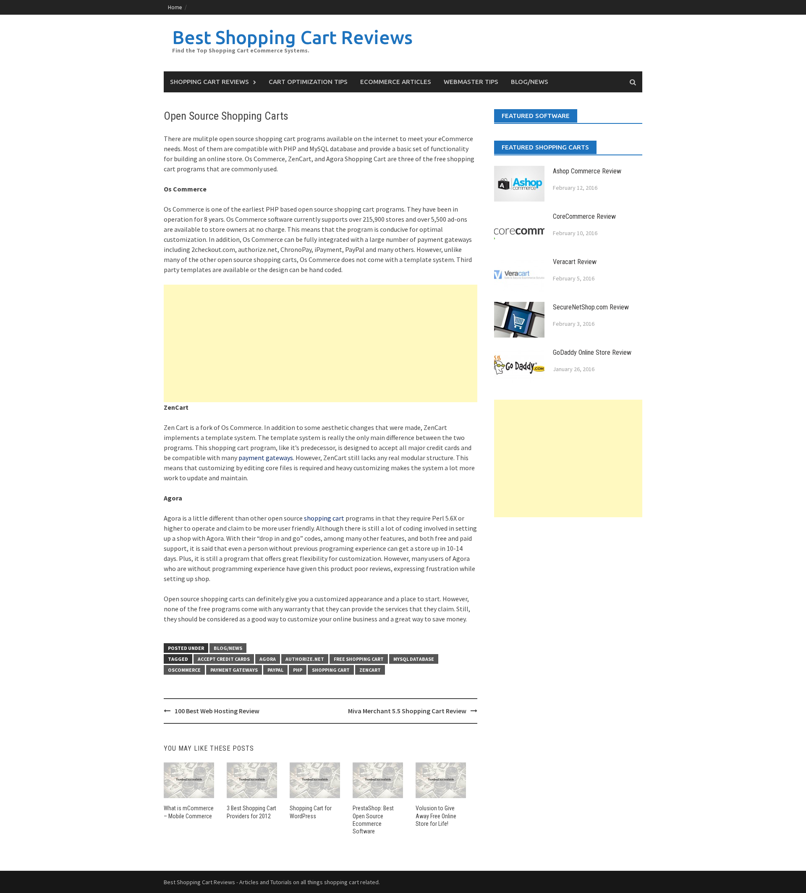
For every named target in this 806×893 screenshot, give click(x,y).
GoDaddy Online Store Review (592, 352)
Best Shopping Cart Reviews (292, 37)
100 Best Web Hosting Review (217, 711)
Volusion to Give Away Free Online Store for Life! (436, 816)
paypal (275, 670)
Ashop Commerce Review (587, 171)
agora (267, 659)
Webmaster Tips (471, 81)
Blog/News (529, 81)
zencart (370, 670)
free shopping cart (359, 659)
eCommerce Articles (395, 81)
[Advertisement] (320, 343)
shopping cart (324, 518)
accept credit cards (224, 659)
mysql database (413, 659)
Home (175, 7)
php (297, 670)
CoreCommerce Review (584, 216)
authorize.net (304, 659)
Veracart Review (575, 262)
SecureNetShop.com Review (591, 307)
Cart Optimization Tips (308, 81)
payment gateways (265, 457)
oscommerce (184, 670)
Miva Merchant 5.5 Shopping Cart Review (407, 711)
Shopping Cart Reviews (209, 81)
